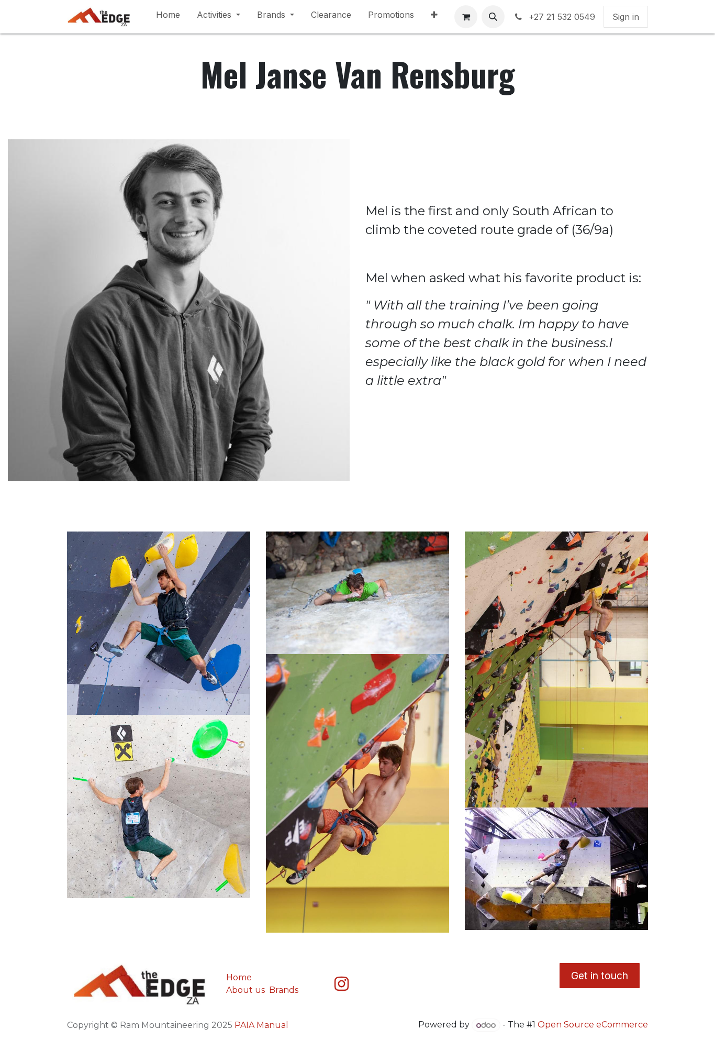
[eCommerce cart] (465, 16)
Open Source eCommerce (593, 1025)
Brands (284, 990)
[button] (493, 16)
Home (239, 977)
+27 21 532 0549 (562, 17)
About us (245, 990)
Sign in (625, 17)
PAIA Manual (261, 1025)
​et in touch (599, 975)
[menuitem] (168, 17)
